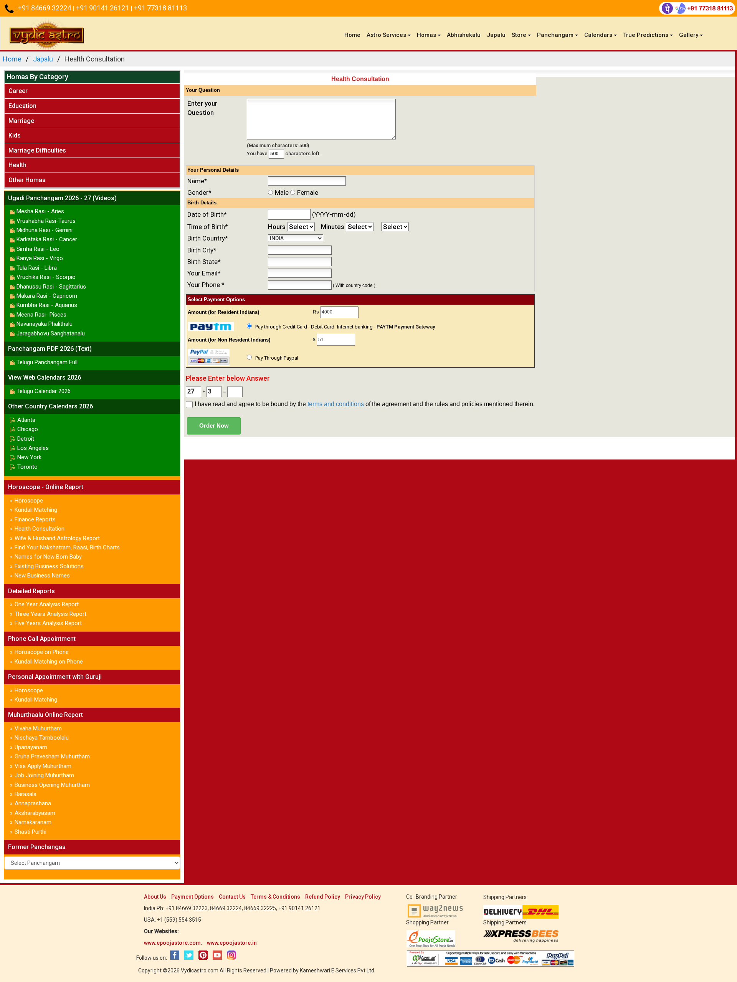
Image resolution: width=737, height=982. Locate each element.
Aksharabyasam (35, 812)
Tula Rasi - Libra (37, 267)
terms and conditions (335, 404)
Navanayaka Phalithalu (45, 323)
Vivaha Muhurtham (38, 728)
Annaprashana (33, 803)
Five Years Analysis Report (48, 623)
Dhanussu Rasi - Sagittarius (51, 286)
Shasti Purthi (30, 831)
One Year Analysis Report (47, 604)
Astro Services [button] (386, 35)
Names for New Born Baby (48, 556)
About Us (155, 897)
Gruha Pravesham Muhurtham (52, 756)
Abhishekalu (464, 35)
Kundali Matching (36, 509)
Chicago (27, 429)
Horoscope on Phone (42, 652)
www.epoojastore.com (172, 943)
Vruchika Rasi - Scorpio (46, 277)
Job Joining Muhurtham (44, 775)
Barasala (25, 794)
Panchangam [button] (555, 35)
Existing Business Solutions (49, 566)
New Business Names (42, 575)
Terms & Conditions (275, 897)
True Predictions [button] (645, 35)
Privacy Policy (363, 897)
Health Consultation (39, 528)
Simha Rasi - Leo (38, 249)
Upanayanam (31, 747)
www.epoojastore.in (232, 943)
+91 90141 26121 (103, 8)
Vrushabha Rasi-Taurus (46, 220)
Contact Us (232, 897)
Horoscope (29, 500)
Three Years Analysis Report (50, 613)
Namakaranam (33, 822)
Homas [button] (426, 35)
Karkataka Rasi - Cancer (47, 239)
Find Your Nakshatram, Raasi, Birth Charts (67, 547)
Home (354, 34)
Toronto (27, 466)
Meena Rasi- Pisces (41, 314)
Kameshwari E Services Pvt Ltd (337, 970)
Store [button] (519, 35)
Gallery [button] (688, 35)
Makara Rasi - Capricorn (47, 295)
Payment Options (192, 897)
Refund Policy (322, 897)
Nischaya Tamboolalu (42, 737)
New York (29, 457)
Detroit (25, 438)
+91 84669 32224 (45, 8)
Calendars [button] (598, 35)
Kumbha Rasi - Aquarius (47, 305)
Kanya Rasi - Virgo (40, 258)
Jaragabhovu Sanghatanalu (51, 333)
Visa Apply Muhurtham (43, 766)
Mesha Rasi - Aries (40, 211)
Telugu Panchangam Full (47, 362)
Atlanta (26, 419)
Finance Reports (35, 519)
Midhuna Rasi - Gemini (45, 230)
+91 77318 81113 (160, 8)
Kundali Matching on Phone (49, 661)
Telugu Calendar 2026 (44, 391)
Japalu (496, 35)
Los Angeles (33, 448)
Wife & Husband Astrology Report (57, 538)
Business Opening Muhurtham (52, 784)
